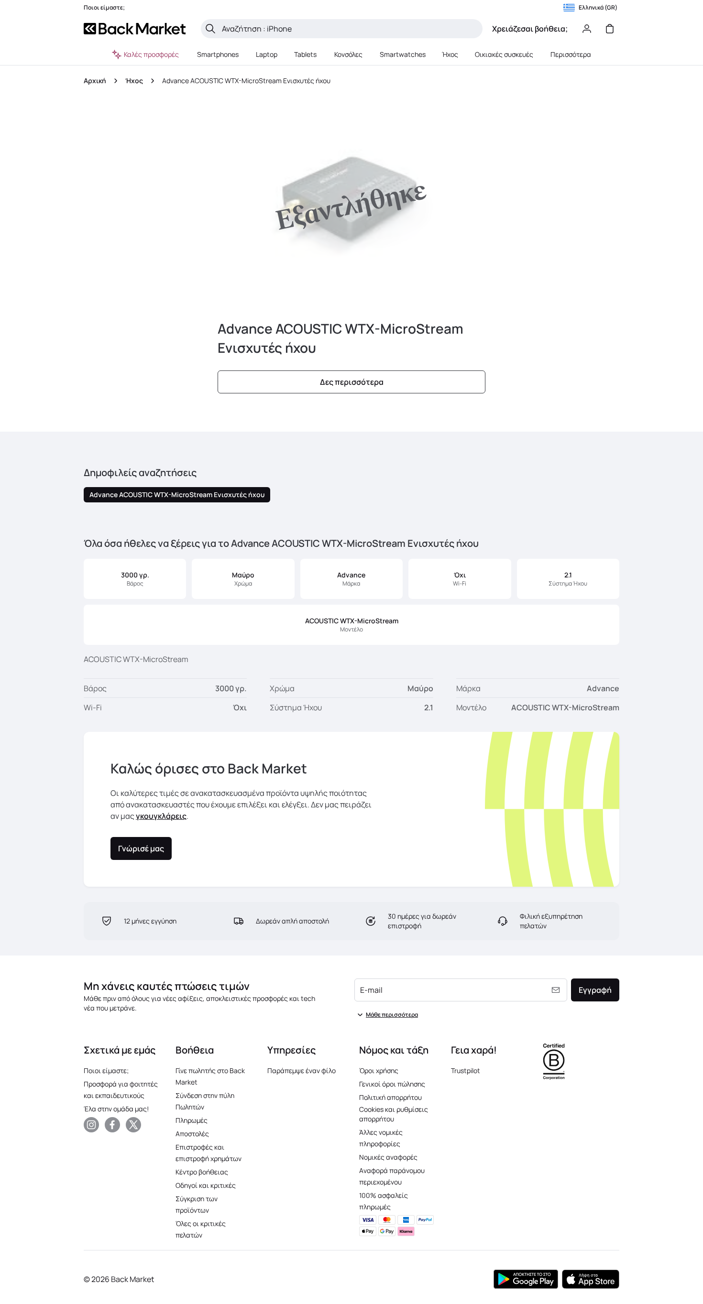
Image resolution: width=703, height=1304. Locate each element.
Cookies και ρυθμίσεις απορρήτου (393, 1114)
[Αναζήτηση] (210, 28)
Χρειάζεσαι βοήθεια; (530, 28)
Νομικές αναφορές (388, 1157)
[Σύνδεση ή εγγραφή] (586, 28)
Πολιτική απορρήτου (390, 1097)
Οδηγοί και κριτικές (206, 1185)
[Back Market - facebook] (112, 1124)
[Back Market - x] (133, 1124)
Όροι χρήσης (378, 1070)
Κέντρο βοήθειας (202, 1171)
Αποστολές (192, 1133)
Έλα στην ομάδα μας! (116, 1108)
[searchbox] (349, 28)
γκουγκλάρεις (161, 816)
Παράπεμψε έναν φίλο (301, 1070)
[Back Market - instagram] (91, 1124)
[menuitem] (218, 54)
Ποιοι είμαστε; (106, 1070)
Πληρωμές (192, 1120)
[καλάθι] (609, 28)
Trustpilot (465, 1070)
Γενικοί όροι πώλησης (392, 1083)
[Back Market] (135, 28)
